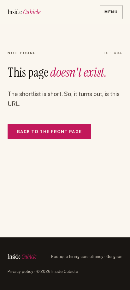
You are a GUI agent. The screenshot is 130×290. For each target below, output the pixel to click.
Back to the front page (49, 131)
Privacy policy (20, 271)
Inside (24, 12)
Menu (111, 12)
